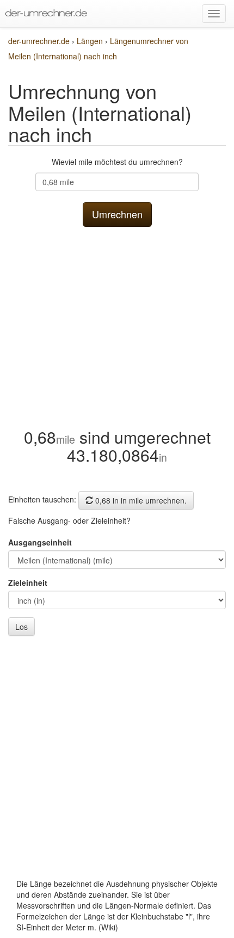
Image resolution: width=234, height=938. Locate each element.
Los (21, 626)
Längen (91, 40)
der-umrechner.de (39, 40)
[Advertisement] (117, 324)
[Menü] (214, 13)
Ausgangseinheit (40, 542)
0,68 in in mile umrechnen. (140, 500)
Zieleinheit (27, 582)
